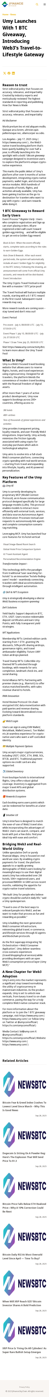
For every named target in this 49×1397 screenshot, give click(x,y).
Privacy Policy (24, 1387)
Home (5, 14)
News (13, 14)
